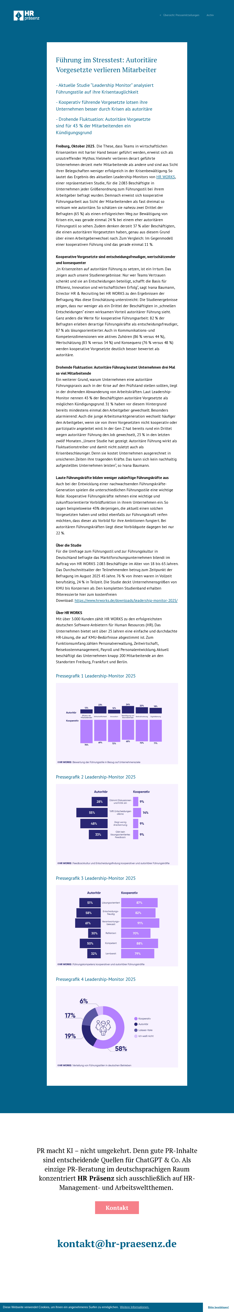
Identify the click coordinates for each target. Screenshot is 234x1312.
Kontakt (117, 1207)
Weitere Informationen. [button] (134, 1307)
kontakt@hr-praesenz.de (117, 1243)
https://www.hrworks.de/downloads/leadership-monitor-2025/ (126, 600)
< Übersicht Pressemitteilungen (179, 15)
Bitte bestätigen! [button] (218, 1307)
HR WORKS (165, 176)
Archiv (210, 15)
